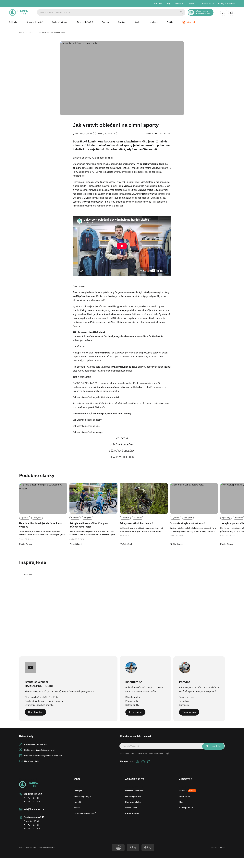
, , (119, 387)
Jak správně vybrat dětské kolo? (187, 523)
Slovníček (184, 705)
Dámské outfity (132, 697)
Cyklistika (13, 22)
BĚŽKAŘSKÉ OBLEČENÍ (122, 451)
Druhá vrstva (79, 346)
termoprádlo (103, 292)
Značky (170, 22)
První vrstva (79, 286)
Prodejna (78, 791)
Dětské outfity (132, 705)
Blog (168, 3)
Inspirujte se (184, 796)
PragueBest (50, 848)
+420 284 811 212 (33, 794)
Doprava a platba (133, 802)
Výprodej (191, 22)
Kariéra (77, 808)
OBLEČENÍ (122, 438)
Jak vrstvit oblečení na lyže (86, 426)
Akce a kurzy (208, 3)
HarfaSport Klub (186, 808)
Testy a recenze (187, 697)
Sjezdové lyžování (34, 22)
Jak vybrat (184, 701)
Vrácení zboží (131, 808)
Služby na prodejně (82, 796)
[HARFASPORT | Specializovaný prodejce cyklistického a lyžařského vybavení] (18, 12)
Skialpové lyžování (60, 22)
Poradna (158, 3)
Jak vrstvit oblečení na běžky (87, 420)
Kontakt (77, 802)
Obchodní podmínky (134, 791)
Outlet (137, 22)
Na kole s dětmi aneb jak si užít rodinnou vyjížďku (40, 525)
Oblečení (122, 22)
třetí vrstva (147, 194)
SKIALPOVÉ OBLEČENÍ (122, 457)
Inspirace (154, 22)
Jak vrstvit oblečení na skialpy (88, 432)
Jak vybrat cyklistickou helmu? (136, 523)
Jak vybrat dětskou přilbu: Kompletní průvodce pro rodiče (89, 525)
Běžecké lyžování (85, 22)
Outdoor (105, 22)
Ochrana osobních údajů (85, 813)
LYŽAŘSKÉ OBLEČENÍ (122, 444)
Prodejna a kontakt (226, 3)
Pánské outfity (132, 701)
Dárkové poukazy (133, 796)
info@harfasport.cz (34, 809)
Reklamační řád (132, 813)
